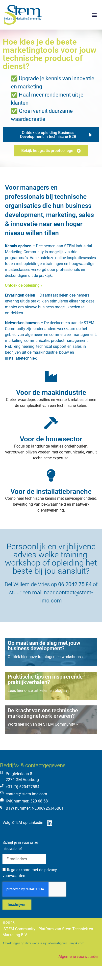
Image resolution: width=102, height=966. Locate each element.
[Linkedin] (49, 823)
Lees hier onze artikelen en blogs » (37, 690)
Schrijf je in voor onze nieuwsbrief (20, 845)
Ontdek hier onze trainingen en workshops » (46, 656)
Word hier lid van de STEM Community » (43, 724)
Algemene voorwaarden (79, 956)
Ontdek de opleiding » (24, 285)
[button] (94, 15)
